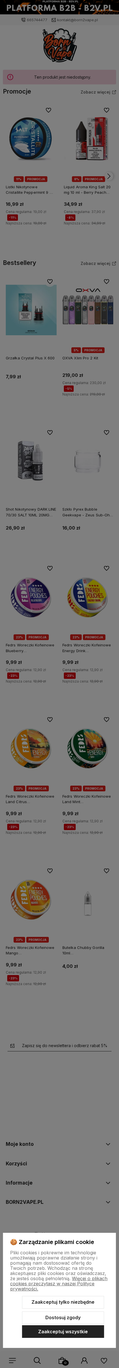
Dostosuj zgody (63, 1317)
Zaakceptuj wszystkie (63, 1331)
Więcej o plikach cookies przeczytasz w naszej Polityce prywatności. (58, 1284)
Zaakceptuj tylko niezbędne (62, 1302)
